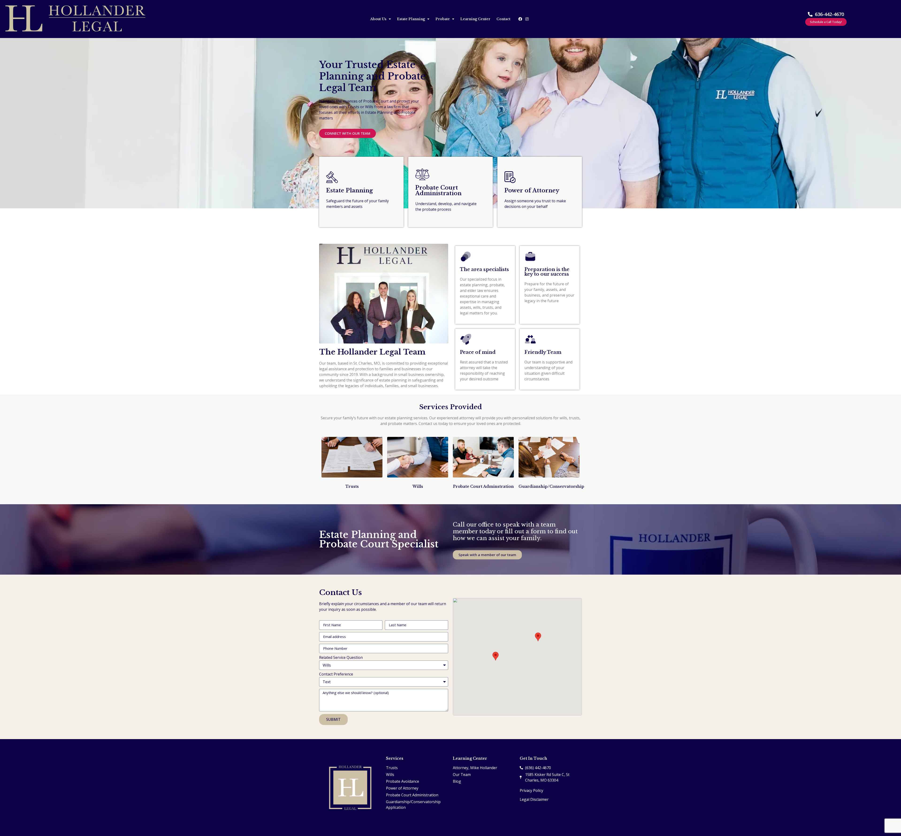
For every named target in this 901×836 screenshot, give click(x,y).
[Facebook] (520, 18)
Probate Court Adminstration (483, 486)
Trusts (352, 486)
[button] (495, 656)
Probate (442, 19)
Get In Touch (533, 758)
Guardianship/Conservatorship (551, 486)
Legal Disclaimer (534, 799)
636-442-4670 (829, 14)
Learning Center (475, 19)
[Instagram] (526, 18)
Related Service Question (341, 658)
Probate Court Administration (438, 190)
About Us (378, 19)
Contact (503, 19)
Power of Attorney (531, 190)
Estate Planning (411, 19)
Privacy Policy (531, 790)
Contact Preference (336, 674)
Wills (417, 486)
